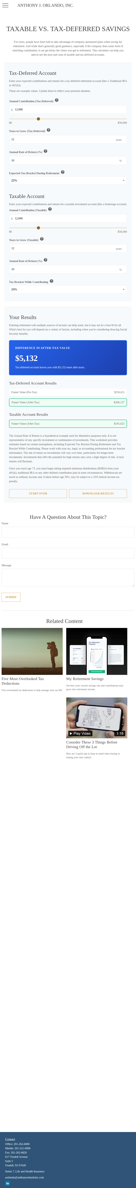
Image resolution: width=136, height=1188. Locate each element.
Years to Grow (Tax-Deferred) (30, 130)
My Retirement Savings (85, 678)
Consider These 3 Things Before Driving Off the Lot (91, 744)
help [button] (57, 100)
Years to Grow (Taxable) (26, 239)
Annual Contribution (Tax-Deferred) (34, 100)
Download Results (98, 493)
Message (6, 565)
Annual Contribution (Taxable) (30, 209)
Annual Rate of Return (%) (28, 151)
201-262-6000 (22, 1144)
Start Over (38, 493)
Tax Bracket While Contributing (31, 281)
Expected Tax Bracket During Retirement (37, 172)
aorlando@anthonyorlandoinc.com (24, 1177)
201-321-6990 (22, 1148)
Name (5, 523)
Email (5, 544)
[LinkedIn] (7, 1183)
